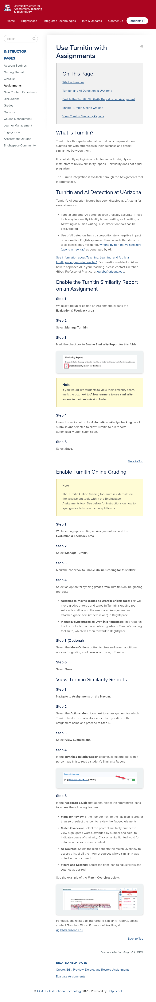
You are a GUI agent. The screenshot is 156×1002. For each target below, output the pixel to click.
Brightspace (29, 21)
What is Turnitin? (73, 82)
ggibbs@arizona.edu (110, 272)
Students (136, 21)
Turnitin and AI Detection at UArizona (87, 91)
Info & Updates (92, 21)
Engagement (12, 132)
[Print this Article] (141, 47)
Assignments (13, 85)
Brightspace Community (20, 145)
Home (11, 21)
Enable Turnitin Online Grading (82, 108)
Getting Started (14, 72)
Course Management (18, 119)
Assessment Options (17, 139)
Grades (8, 105)
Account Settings (15, 66)
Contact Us (115, 21)
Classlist (9, 79)
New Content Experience (20, 92)
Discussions (11, 99)
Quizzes (9, 112)
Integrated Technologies (60, 21)
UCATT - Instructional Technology (59, 991)
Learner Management (18, 125)
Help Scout (114, 991)
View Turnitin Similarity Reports (83, 116)
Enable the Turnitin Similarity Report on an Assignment (98, 99)
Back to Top (135, 461)
